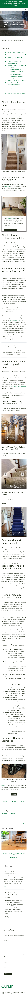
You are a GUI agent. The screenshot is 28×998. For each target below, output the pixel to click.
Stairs (13, 813)
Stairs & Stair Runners (8, 18)
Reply (5, 886)
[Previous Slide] (5, 428)
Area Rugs (5, 17)
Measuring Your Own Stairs (17, 91)
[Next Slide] (22, 428)
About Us (3, 990)
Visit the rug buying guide (10, 229)
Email (5, 962)
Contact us (4, 785)
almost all (7, 186)
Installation (11, 17)
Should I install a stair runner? (15, 52)
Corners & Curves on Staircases (16, 93)
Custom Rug (6, 813)
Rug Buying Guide (10, 218)
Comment (6, 940)
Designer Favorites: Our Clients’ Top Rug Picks (14, 854)
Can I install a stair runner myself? (16, 80)
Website (6, 968)
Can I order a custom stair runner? (16, 54)
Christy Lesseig (17, 30)
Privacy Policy (11, 990)
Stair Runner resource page (18, 386)
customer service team (16, 320)
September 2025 (14, 857)
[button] (26, 9)
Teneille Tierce (6, 30)
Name (6, 956)
